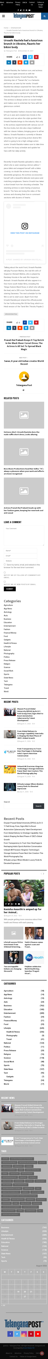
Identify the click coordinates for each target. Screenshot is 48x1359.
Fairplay (23, 1177)
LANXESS (25, 1192)
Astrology (8, 612)
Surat (20, 1210)
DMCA (25, 2)
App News (8, 609)
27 (25, 1297)
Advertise (9, 2)
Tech (6, 681)
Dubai (5, 1173)
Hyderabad (19, 1181)
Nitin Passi (41, 1199)
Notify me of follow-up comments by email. (22, 576)
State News (8, 678)
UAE (40, 1210)
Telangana (8, 685)
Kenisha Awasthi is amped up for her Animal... (22, 911)
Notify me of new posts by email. (20, 584)
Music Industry (17, 1199)
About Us (2, 4)
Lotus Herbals (37, 1192)
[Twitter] (17, 1334)
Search (7, 802)
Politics (7, 657)
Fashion (7, 629)
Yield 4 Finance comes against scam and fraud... (34, 944)
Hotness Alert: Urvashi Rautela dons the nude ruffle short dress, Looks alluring (21, 433)
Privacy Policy (17, 4)
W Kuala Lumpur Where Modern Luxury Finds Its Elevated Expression (30, 786)
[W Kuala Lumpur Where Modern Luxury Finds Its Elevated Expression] (10, 787)
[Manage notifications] (42, 1353)
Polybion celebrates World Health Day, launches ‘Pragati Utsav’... (33, 970)
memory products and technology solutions (19, 1196)
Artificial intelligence (27, 1162)
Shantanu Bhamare (30, 1207)
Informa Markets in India (12, 1188)
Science (7, 667)
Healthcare (7, 1181)
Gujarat (33, 1177)
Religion (7, 664)
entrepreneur (27, 1173)
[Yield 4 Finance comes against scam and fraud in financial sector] (34, 933)
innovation (29, 1188)
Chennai (29, 1166)
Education (8, 622)
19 (18, 1292)
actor (5, 1158)
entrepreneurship (9, 1177)
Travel (6, 688)
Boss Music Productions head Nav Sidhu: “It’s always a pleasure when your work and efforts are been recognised (24, 471)
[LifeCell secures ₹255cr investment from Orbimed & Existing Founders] (13, 933)
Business (7, 619)
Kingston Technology (11, 1192)
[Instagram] (24, 1334)
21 (31, 1292)
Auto (6, 616)
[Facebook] (10, 1334)
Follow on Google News (40, 5)
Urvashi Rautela (11, 314)
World (6, 691)
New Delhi (30, 1199)
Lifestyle (7, 647)
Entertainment (8, 36)
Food (6, 636)
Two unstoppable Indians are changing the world (12, 969)
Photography (9, 654)
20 (25, 1292)
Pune (15, 1203)
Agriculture (8, 605)
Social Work (8, 671)
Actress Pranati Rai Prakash (21, 1158)
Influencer (7, 1184)
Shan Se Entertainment (11, 1207)
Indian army (40, 1181)
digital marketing (32, 1170)
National (7, 650)
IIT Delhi (29, 1181)
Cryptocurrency (9, 1170)
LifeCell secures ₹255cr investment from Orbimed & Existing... (13, 944)
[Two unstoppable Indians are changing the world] (13, 957)
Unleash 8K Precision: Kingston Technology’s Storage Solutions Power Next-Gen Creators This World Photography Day (30, 770)
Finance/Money (10, 633)
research (36, 1203)
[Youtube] (38, 1334)
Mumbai (5, 1199)
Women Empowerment (10, 1214)
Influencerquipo (21, 1184)
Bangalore (7, 1166)
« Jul (3, 1305)
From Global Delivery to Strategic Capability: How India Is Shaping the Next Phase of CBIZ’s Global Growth (30, 735)
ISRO (38, 1188)
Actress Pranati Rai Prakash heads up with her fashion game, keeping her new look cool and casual (23, 510)
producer (6, 1203)
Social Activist (8, 1210)
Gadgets (7, 640)
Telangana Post (11, 51)
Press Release (9, 660)
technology (30, 1210)
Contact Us (32, 4)
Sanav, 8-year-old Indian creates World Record (24, 362)
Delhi (21, 1170)
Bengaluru (18, 1166)
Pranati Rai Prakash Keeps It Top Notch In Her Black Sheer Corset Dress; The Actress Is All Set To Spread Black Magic (24, 344)
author (42, 1162)
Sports (6, 674)
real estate (25, 1203)
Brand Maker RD (29, 1348)
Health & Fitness (10, 643)
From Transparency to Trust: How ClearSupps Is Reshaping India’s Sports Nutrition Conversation (29, 752)
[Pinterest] (31, 1334)
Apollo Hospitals (9, 1162)
